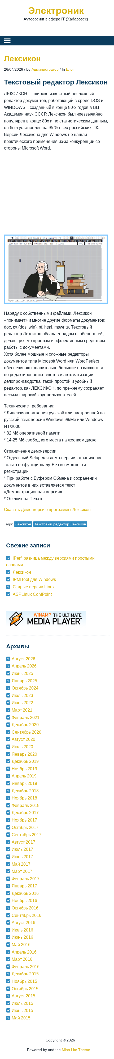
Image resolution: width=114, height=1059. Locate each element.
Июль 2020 (22, 747)
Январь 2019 (24, 783)
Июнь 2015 (22, 1010)
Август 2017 (23, 842)
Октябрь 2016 (25, 908)
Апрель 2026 (24, 666)
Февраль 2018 (26, 805)
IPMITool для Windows (34, 579)
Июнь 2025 (22, 673)
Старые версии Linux (34, 587)
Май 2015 (21, 1018)
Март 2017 (22, 871)
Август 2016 (23, 922)
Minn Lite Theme (76, 1050)
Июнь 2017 (22, 856)
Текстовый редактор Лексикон (60, 524)
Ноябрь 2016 (24, 900)
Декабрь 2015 (25, 974)
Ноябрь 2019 (24, 769)
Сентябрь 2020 (26, 732)
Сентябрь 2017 (26, 834)
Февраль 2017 (26, 879)
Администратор (45, 69)
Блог (70, 69)
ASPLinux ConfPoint (32, 594)
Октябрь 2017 (25, 827)
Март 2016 (22, 959)
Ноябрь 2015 (24, 981)
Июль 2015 (22, 1003)
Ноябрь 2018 (24, 798)
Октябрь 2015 (25, 988)
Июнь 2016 (22, 937)
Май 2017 (21, 864)
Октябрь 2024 (25, 688)
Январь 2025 (24, 681)
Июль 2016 (22, 930)
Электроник (56, 10)
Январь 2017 (24, 886)
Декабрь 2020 (25, 724)
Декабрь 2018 (25, 791)
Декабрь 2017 (25, 812)
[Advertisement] (56, 193)
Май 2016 (21, 944)
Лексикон (22, 58)
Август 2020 (23, 739)
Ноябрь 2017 (24, 820)
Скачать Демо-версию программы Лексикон (47, 509)
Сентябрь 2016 (26, 915)
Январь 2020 (24, 754)
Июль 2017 (22, 849)
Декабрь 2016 (25, 893)
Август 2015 (23, 996)
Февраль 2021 (26, 717)
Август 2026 (23, 659)
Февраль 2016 (26, 966)
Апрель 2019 (24, 776)
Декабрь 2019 (25, 761)
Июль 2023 (22, 695)
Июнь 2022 (22, 702)
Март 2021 (22, 710)
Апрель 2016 (24, 952)
